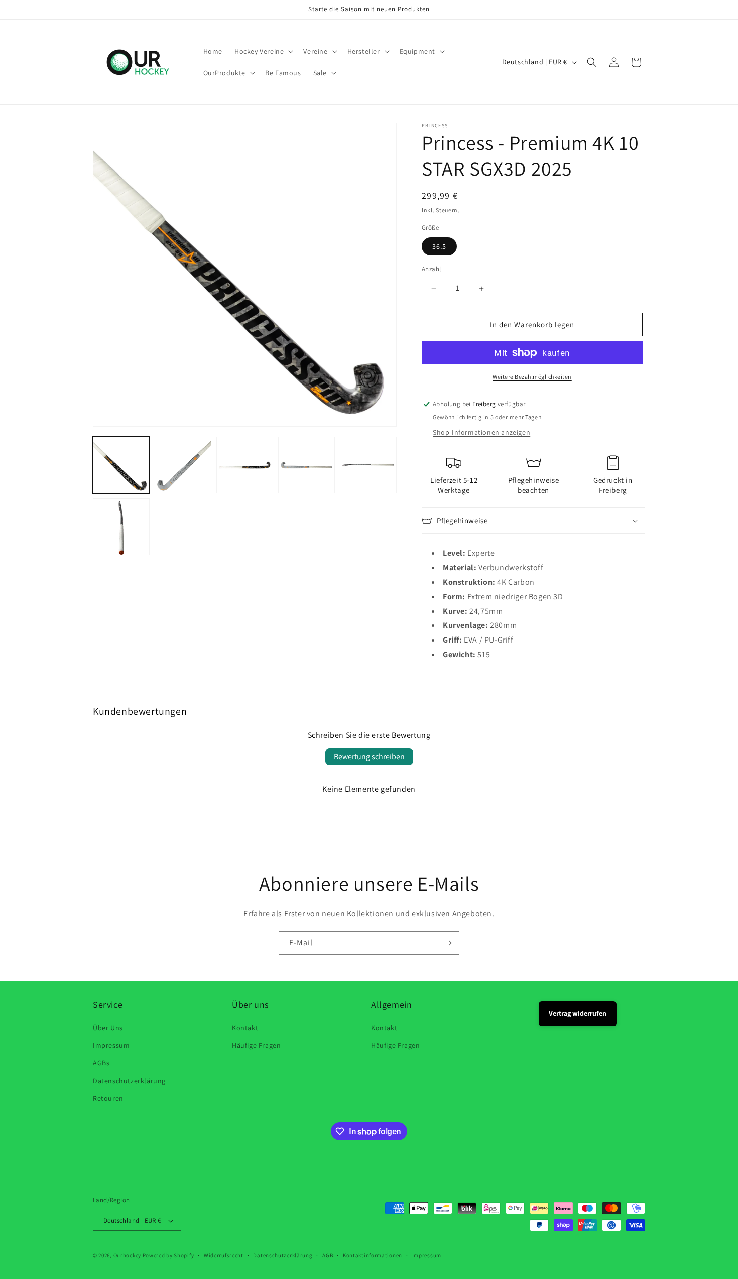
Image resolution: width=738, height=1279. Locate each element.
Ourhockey (127, 1255)
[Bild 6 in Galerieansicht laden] (121, 526)
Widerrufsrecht (223, 1255)
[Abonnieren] (448, 943)
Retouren (108, 1098)
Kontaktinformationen (372, 1255)
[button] (262, 51)
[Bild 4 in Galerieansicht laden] (306, 465)
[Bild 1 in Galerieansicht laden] (121, 465)
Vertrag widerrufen (577, 1013)
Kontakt (245, 1027)
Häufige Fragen (256, 1045)
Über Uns (108, 1027)
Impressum (111, 1045)
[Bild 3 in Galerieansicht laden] (244, 465)
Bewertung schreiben (369, 756)
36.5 (439, 246)
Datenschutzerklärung (129, 1080)
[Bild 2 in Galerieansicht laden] (183, 465)
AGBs (101, 1063)
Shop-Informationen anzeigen (481, 432)
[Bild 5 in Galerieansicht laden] (368, 465)
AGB (327, 1255)
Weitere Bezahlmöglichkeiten (532, 376)
